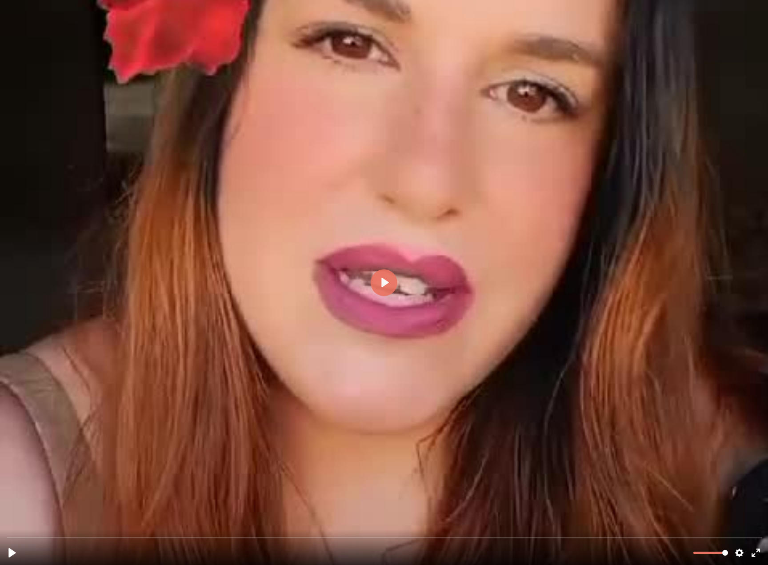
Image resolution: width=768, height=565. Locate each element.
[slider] (385, 537)
